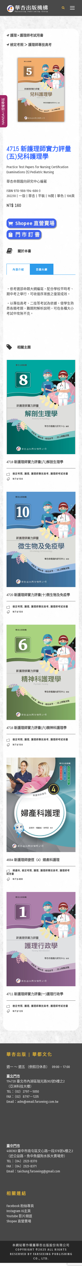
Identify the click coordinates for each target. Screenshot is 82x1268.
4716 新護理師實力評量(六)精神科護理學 (37, 728)
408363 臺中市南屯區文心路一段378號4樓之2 (40, 1151)
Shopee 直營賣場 (19, 1221)
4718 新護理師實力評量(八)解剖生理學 (35, 462)
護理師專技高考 (40, 45)
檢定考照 (17, 45)
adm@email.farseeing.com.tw (37, 1102)
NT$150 (18, 478)
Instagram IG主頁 (19, 1211)
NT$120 (18, 1011)
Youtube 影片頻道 (19, 1216)
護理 (13, 35)
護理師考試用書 (31, 35)
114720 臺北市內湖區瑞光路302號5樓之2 (36, 1081)
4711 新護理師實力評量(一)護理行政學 (35, 994)
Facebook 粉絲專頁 (20, 1206)
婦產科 (16, 870)
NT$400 (18, 879)
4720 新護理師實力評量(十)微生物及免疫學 (38, 595)
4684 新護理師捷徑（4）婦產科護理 (33, 860)
